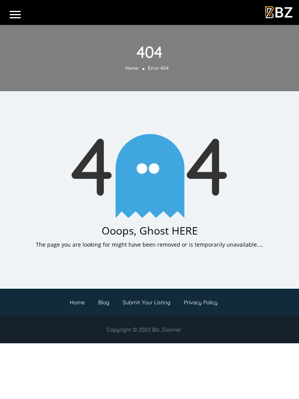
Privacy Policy (201, 302)
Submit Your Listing (147, 302)
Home (132, 68)
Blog (103, 302)
